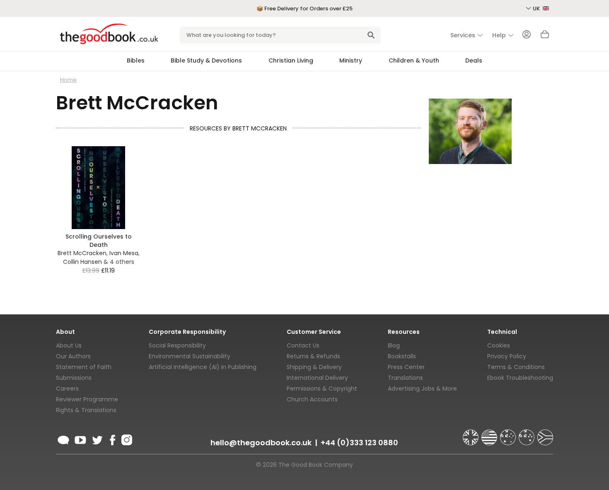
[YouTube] (80, 438)
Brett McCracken (82, 253)
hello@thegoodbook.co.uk (261, 442)
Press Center (406, 367)
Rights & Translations (86, 410)
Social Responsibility (177, 345)
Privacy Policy (506, 356)
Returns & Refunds (313, 356)
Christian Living (290, 60)
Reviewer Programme (87, 399)
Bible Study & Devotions (206, 60)
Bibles (136, 60)
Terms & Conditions (516, 367)
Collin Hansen (82, 262)
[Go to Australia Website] (508, 434)
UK (537, 8)
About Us (69, 345)
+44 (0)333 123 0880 (359, 442)
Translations (405, 378)
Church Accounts (312, 399)
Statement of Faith (83, 367)
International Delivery (317, 378)
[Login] (526, 35)
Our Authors (73, 356)
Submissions (74, 378)
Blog (394, 345)
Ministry (350, 60)
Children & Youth (414, 60)
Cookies (498, 345)
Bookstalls (402, 356)
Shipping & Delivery (314, 367)
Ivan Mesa (123, 253)
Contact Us (303, 345)
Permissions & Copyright (322, 388)
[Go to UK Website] (471, 434)
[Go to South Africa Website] (545, 434)
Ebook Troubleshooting (520, 378)
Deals (473, 60)
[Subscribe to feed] (63, 438)
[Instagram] (126, 438)
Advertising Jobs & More (422, 388)
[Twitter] (96, 438)
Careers (67, 388)
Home (68, 79)
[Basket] (545, 36)
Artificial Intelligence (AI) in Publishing (202, 367)
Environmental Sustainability (189, 356)
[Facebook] (112, 438)
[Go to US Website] (490, 434)
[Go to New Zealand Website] (527, 434)
